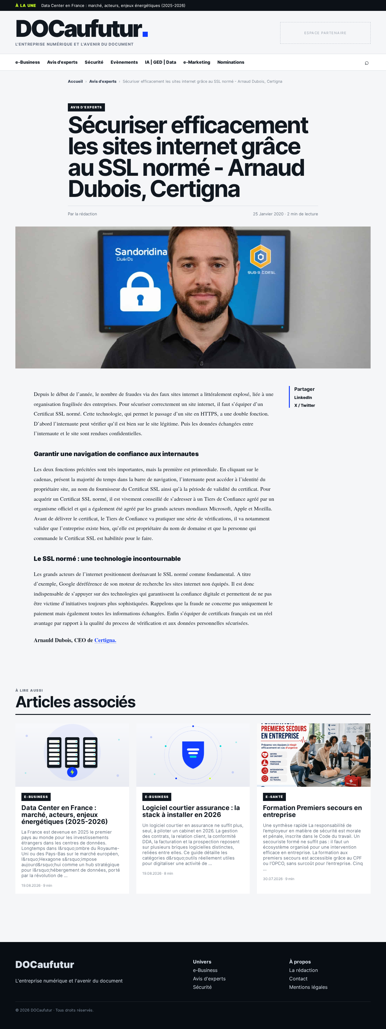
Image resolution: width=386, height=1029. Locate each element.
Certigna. (105, 640)
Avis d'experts (62, 62)
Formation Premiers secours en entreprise (312, 811)
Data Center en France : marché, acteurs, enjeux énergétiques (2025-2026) (113, 5)
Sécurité (94, 62)
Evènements (124, 62)
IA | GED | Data (160, 62)
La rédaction (303, 970)
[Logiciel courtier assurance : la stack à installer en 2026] (193, 755)
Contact (298, 979)
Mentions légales (308, 987)
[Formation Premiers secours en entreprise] (314, 755)
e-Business (27, 62)
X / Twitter (304, 405)
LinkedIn (303, 397)
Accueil (75, 81)
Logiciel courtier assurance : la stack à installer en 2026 (191, 811)
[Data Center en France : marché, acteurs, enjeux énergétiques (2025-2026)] (72, 755)
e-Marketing (196, 62)
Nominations (230, 62)
